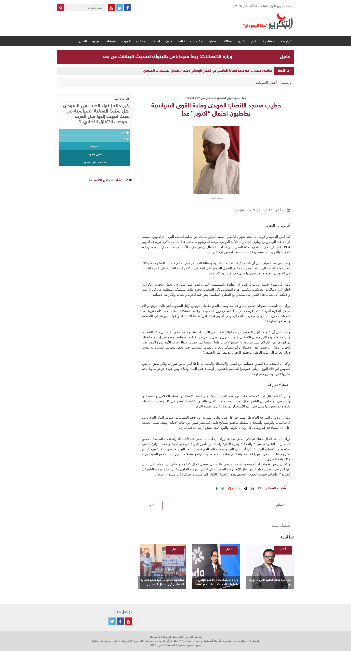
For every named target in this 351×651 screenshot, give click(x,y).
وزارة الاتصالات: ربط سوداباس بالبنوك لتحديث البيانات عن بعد (167, 57)
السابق (280, 505)
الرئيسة (286, 41)
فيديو (96, 41)
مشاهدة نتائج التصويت (94, 162)
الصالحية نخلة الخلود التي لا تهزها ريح (270, 582)
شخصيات (197, 41)
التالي (152, 505)
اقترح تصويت (94, 154)
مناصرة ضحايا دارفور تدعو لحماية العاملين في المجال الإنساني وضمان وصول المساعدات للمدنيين (207, 71)
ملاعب (140, 41)
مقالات (227, 41)
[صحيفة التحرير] (268, 20)
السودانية (262, 82)
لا (124, 138)
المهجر (126, 41)
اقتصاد (155, 41)
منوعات (110, 41)
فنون (168, 41)
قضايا (213, 41)
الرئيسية (286, 82)
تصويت (94, 145)
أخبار (254, 41)
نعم (123, 132)
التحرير (82, 41)
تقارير (241, 41)
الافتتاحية (269, 41)
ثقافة (181, 41)
